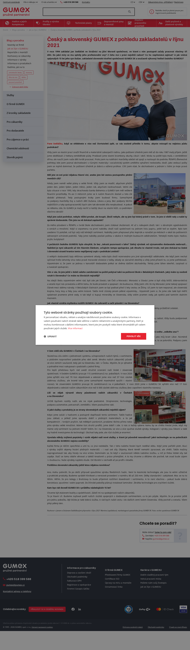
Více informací (75, 328)
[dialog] (95, 325)
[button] (50, 336)
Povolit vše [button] (134, 336)
